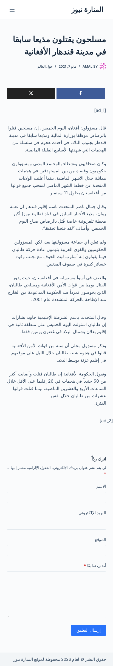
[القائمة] (12, 9)
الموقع (100, 539)
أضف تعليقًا (95, 565)
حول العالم (45, 66)
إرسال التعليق (89, 630)
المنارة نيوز (87, 9)
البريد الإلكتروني (92, 512)
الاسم (101, 486)
